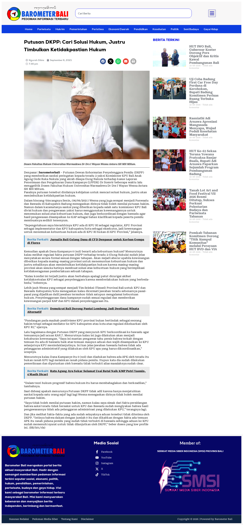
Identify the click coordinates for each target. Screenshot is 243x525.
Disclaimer (87, 519)
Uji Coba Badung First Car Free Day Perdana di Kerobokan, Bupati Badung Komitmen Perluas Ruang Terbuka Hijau (204, 90)
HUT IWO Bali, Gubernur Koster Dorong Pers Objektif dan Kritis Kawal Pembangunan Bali (204, 54)
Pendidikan (141, 29)
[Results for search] (133, 19)
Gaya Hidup (211, 29)
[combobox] (133, 13)
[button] (212, 13)
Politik (175, 29)
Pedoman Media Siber (45, 519)
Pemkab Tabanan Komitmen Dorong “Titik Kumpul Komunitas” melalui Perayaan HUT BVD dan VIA (204, 241)
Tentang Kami (69, 519)
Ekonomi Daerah (119, 29)
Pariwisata (44, 29)
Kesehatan (159, 29)
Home (28, 29)
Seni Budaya (191, 29)
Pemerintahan (78, 29)
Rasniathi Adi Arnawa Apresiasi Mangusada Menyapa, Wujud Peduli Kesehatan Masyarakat (203, 126)
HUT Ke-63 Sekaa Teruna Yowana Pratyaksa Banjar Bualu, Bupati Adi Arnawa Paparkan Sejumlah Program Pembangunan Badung (204, 162)
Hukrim (60, 29)
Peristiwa (98, 29)
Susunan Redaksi (19, 519)
